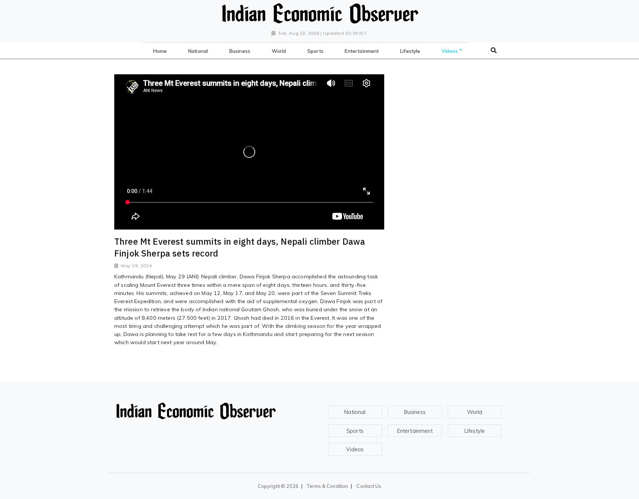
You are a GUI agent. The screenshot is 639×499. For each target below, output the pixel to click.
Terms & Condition (327, 486)
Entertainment (415, 431)
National (354, 412)
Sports (355, 431)
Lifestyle (474, 431)
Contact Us (368, 486)
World (475, 412)
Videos (355, 449)
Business (415, 412)
